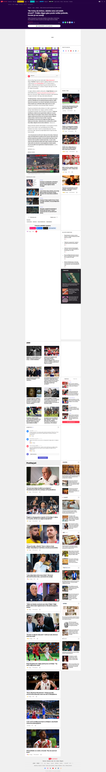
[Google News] (76, 51)
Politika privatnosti (68, 765)
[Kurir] (34, 763)
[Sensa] (61, 763)
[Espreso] (38, 763)
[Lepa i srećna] (52, 763)
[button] (59, 22)
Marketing (36, 765)
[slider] (30, 171)
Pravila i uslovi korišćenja (50, 765)
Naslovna (29, 7)
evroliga (35, 221)
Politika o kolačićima (58, 765)
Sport (34, 7)
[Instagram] (66, 51)
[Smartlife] (56, 763)
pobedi (39, 83)
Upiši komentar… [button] (33, 454)
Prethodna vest (33, 217)
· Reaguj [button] (29, 231)
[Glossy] (48, 763)
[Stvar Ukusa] (71, 763)
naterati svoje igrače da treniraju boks (45, 92)
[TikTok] (73, 51)
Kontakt (43, 765)
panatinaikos (49, 221)
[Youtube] (71, 51)
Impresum (40, 765)
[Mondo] (4, 1)
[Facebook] (63, 51)
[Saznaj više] (79, 270)
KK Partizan (29, 221)
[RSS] (78, 51)
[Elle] (42, 763)
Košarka (37, 7)
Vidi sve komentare (43, 457)
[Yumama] (66, 763)
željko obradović (41, 221)
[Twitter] (68, 51)
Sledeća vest (53, 217)
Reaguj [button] (65, 110)
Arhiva (64, 765)
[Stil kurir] (44, 763)
